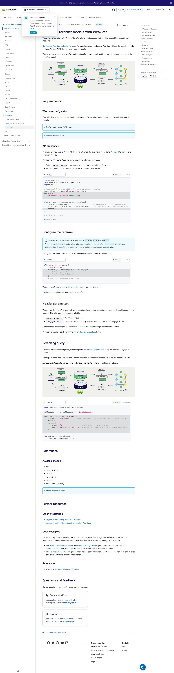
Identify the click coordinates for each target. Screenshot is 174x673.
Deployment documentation (102, 650)
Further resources (146, 51)
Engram (94, 661)
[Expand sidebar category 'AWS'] (31, 45)
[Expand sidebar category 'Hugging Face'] (31, 78)
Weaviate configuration (150, 29)
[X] (53, 643)
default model (52, 292)
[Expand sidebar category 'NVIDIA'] (31, 95)
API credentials (147, 32)
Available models (147, 48)
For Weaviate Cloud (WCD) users (59, 127)
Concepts (80, 17)
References (144, 45)
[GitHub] (48, 643)
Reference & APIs (66, 17)
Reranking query (146, 42)
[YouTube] (62, 643)
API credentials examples (84, 332)
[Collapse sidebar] (18, 670)
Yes (146, 76)
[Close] (171, 3)
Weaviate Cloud (135, 10)
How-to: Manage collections (61, 545)
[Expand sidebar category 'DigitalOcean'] (31, 66)
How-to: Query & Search (60, 552)
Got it (33, 33)
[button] (18, 28)
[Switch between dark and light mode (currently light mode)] (170, 10)
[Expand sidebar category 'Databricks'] (31, 57)
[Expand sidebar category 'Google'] (31, 74)
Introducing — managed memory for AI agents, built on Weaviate (87, 3)
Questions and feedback (149, 64)
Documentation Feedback (55, 632)
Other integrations (148, 55)
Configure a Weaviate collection (55, 46)
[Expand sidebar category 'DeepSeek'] (31, 61)
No (153, 76)
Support (121, 10)
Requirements (145, 26)
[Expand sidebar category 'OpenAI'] (31, 103)
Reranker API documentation (67, 569)
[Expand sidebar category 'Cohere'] (31, 49)
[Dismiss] (54, 16)
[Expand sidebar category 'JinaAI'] (31, 82)
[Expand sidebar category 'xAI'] (31, 131)
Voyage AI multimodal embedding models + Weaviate (68, 523)
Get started (8, 17)
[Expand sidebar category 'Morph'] (31, 90)
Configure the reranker (148, 35)
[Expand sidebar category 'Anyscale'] (31, 41)
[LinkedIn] (66, 643)
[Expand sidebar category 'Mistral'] (31, 86)
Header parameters (147, 39)
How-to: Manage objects (87, 545)
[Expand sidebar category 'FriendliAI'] (31, 70)
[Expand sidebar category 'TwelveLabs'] (31, 111)
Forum (124, 650)
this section (62, 247)
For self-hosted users (55, 136)
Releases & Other (95, 17)
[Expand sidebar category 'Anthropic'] (31, 37)
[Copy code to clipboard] (127, 180)
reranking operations (95, 350)
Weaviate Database (35, 10)
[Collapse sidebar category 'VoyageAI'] (31, 115)
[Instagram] (57, 643)
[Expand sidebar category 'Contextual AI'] (31, 53)
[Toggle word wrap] (123, 180)
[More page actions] (133, 25)
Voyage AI (115, 152)
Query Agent (96, 658)
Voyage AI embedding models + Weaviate (63, 520)
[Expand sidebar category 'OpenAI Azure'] (31, 107)
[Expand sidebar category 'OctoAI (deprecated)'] (31, 99)
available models (72, 287)
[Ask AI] (142, 667)
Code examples (147, 58)
